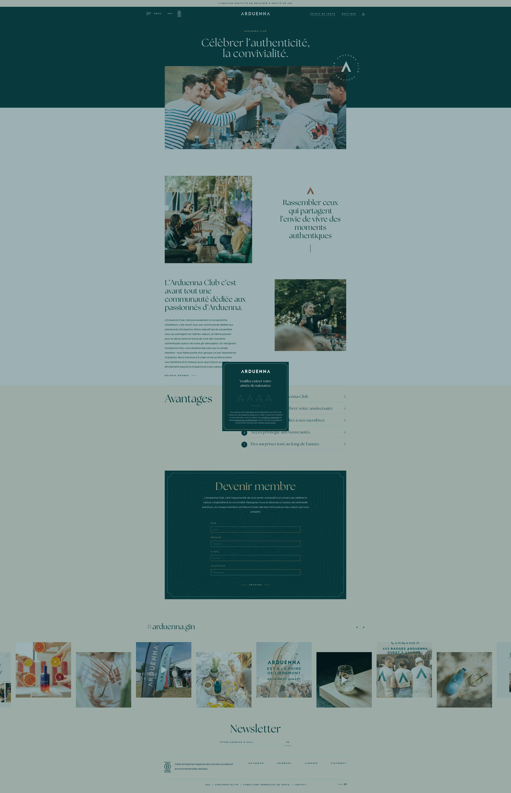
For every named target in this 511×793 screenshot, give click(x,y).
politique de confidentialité (245, 420)
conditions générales (270, 417)
